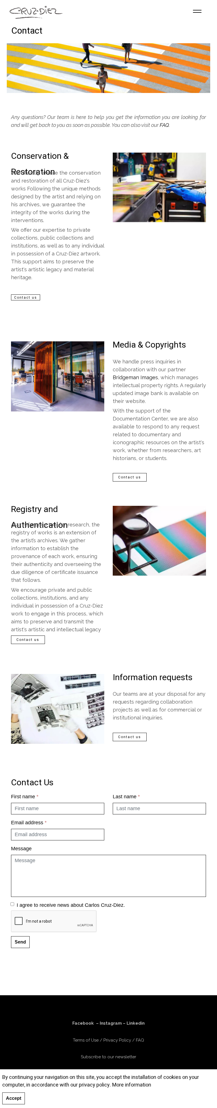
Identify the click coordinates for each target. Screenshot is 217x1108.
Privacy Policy (117, 1040)
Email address (29, 822)
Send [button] (20, 942)
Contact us (25, 297)
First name (24, 796)
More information (131, 1085)
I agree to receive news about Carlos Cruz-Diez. (71, 905)
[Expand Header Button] (197, 11)
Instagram (111, 1023)
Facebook (83, 1023)
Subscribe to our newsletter (108, 1056)
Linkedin (136, 1023)
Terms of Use (86, 1040)
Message (21, 848)
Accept (13, 1098)
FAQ (164, 125)
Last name (126, 796)
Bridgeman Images (135, 377)
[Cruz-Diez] (36, 11)
